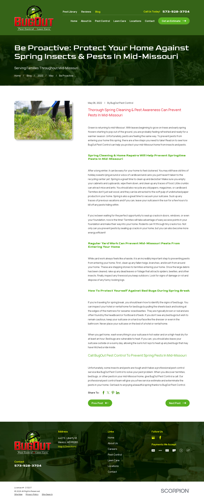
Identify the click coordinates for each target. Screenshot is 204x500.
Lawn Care (113, 460)
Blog (97, 11)
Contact (112, 471)
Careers (112, 449)
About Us (113, 443)
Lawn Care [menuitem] (119, 21)
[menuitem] (18, 494)
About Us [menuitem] (86, 21)
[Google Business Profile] (153, 437)
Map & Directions (67, 446)
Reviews (86, 11)
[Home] (34, 17)
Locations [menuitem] (135, 21)
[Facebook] (160, 437)
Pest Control (115, 454)
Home (111, 437)
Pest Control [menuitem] (102, 21)
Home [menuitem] (74, 21)
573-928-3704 (176, 11)
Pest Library (70, 11)
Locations (113, 466)
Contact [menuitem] (150, 21)
